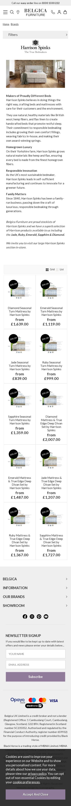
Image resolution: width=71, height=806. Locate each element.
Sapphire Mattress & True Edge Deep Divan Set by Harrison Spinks (51, 540)
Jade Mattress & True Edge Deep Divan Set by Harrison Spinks (51, 483)
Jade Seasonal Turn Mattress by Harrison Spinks (20, 366)
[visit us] (18, 12)
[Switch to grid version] (47, 269)
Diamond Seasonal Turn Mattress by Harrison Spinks (19, 311)
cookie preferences (26, 782)
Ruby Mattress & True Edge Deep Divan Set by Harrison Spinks (19, 540)
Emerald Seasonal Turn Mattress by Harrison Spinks (51, 311)
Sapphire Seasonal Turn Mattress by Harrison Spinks (19, 420)
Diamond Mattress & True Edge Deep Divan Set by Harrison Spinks (51, 423)
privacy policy (37, 774)
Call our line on (36, 3)
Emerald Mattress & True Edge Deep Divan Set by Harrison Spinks (19, 483)
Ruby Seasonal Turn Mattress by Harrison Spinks (51, 366)
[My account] (59, 12)
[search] (12, 12)
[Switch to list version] (57, 269)
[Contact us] (53, 12)
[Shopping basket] (65, 12)
